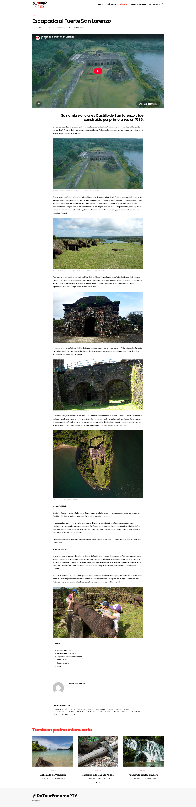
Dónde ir (123, 4)
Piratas (116, 712)
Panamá (80, 712)
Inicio (100, 4)
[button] (96, 782)
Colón (91, 709)
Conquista (101, 709)
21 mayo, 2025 (45, 779)
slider (65, 714)
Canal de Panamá (101, 579)
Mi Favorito (154, 4)
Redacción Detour (149, 779)
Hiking (119, 709)
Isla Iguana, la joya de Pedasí (98, 775)
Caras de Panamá (138, 4)
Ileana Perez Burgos (76, 28)
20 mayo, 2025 (37, 28)
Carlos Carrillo (59, 779)
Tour (73, 714)
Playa (125, 712)
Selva (57, 714)
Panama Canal (92, 712)
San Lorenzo (135, 712)
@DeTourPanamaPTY (54, 796)
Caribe (73, 709)
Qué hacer (111, 4)
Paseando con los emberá (143, 775)
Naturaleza (59, 712)
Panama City (105, 712)
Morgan (128, 709)
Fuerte (111, 709)
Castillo (82, 709)
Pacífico (71, 712)
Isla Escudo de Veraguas (52, 775)
